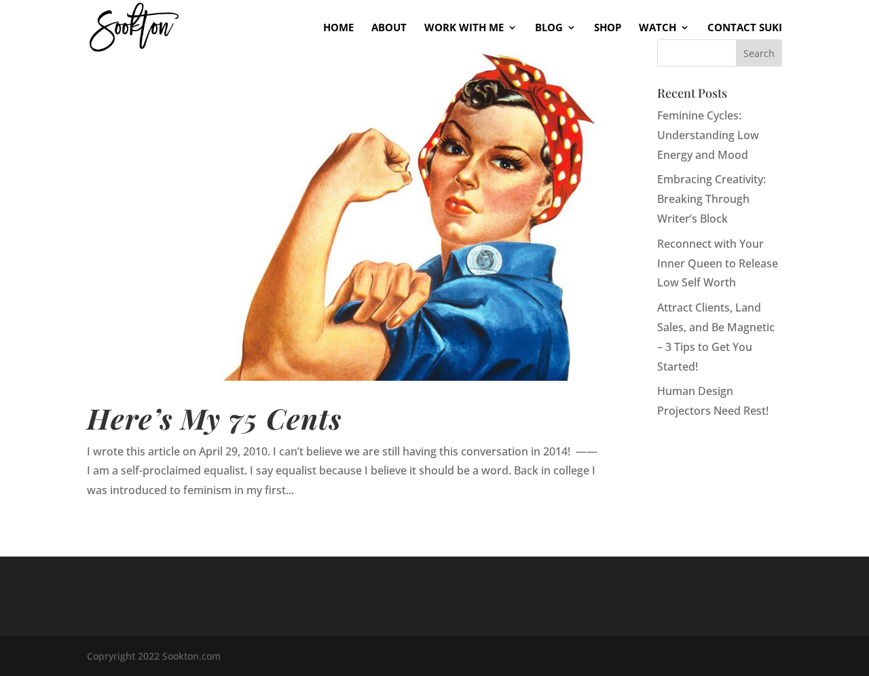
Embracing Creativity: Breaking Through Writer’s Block (711, 199)
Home (338, 28)
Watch (657, 28)
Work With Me (464, 28)
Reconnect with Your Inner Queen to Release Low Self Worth (717, 263)
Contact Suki (744, 28)
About (389, 28)
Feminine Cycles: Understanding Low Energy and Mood (708, 135)
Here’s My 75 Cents (214, 417)
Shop (607, 28)
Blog (549, 28)
